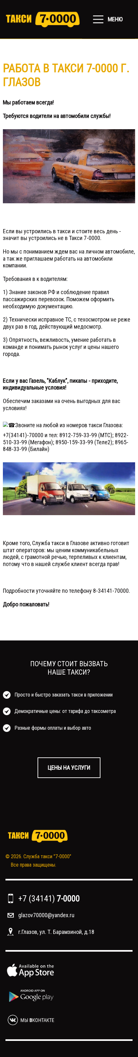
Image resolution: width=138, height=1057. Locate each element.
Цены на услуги (69, 767)
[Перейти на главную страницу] (42, 19)
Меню (115, 19)
